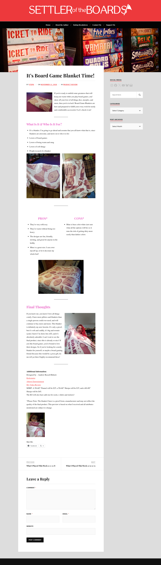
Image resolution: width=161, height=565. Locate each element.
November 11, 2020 (49, 84)
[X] (119, 85)
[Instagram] (112, 85)
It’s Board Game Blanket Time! (60, 75)
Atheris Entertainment (35, 381)
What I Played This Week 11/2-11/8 (41, 466)
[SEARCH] (139, 95)
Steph (31, 84)
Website (30, 526)
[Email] (131, 85)
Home (48, 25)
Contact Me (96, 25)
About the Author (61, 25)
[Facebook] (115, 85)
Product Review (70, 84)
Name (30, 514)
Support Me (110, 25)
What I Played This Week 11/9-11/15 (80, 466)
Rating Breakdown (80, 25)
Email (66, 514)
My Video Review (34, 384)
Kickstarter (31, 378)
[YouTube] (123, 85)
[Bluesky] (127, 85)
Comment (31, 488)
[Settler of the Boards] (80, 14)
